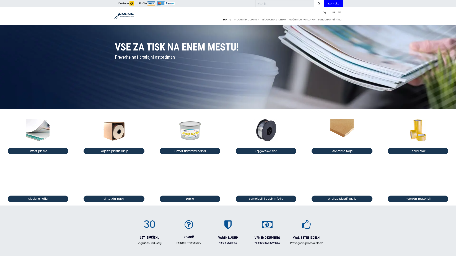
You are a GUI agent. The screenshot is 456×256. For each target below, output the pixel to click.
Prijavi (336, 12)
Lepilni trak (418, 151)
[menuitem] (227, 19)
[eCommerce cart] (324, 12)
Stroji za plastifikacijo (342, 199)
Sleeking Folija (38, 199)
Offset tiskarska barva (190, 151)
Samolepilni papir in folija (266, 199)
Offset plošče (38, 151)
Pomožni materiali (418, 199)
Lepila (190, 199)
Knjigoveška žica (266, 151)
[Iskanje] (319, 3)
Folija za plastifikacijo (114, 151)
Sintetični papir (114, 199)
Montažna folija (342, 151)
